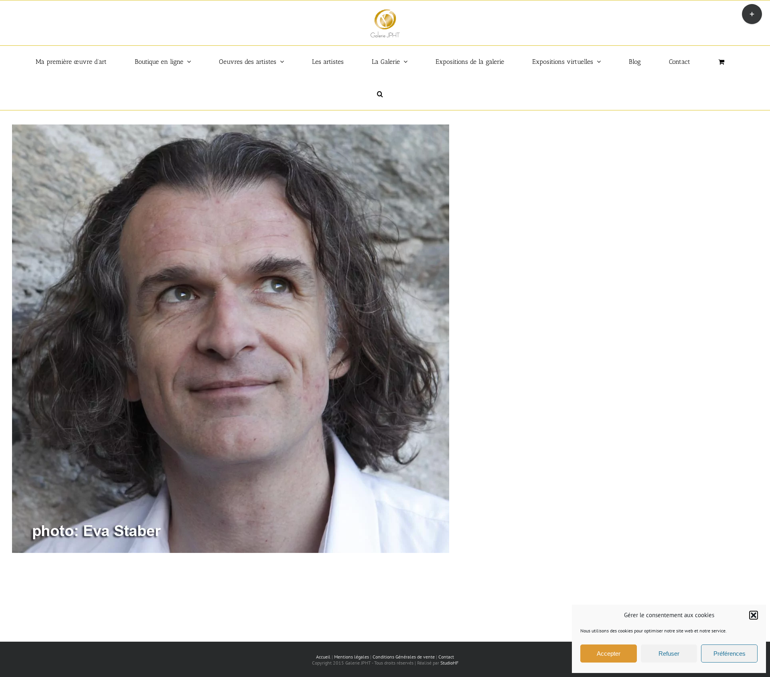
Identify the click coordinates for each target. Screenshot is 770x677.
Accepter (608, 653)
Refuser (669, 653)
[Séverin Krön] (230, 128)
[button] (754, 615)
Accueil (323, 657)
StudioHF (449, 663)
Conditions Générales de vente (404, 657)
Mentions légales (351, 657)
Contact (446, 657)
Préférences (729, 653)
